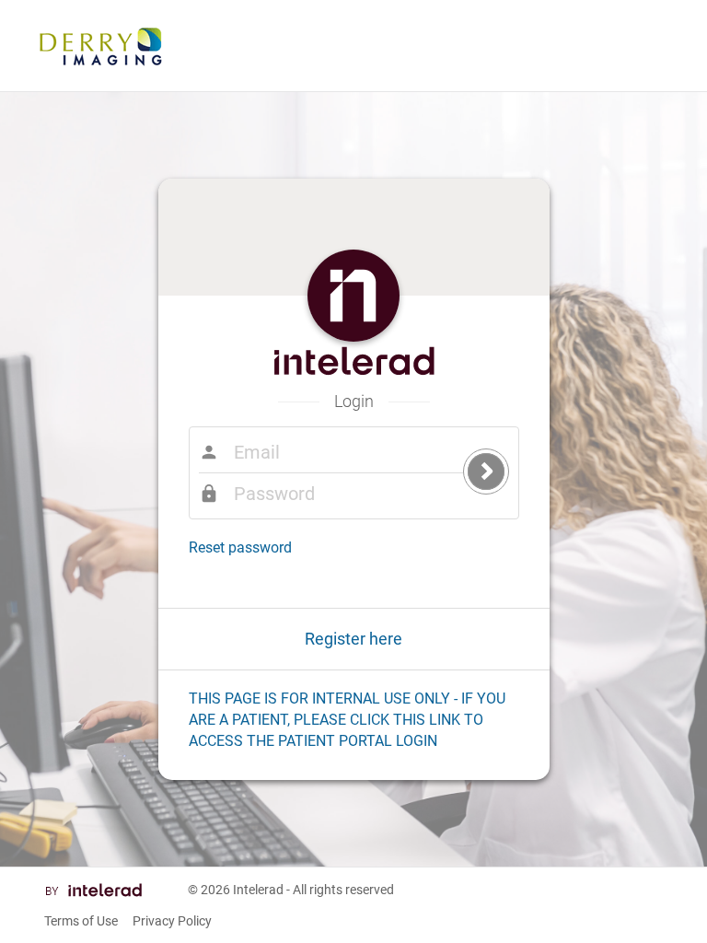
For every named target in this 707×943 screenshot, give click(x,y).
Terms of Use (81, 921)
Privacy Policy (172, 921)
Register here (353, 638)
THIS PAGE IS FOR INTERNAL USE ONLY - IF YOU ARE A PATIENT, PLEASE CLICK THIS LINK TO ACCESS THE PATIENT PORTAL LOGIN (347, 720)
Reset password (240, 547)
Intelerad (258, 889)
